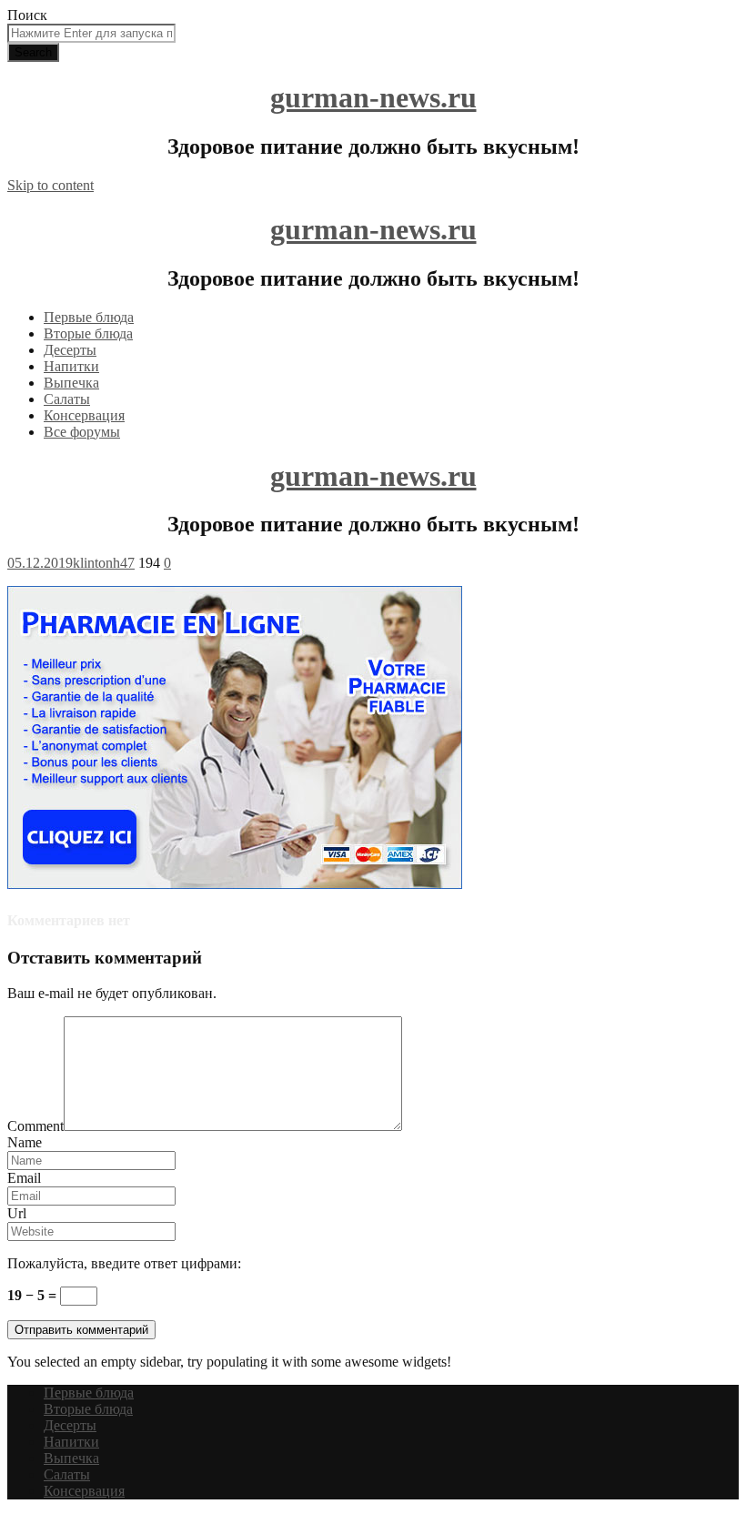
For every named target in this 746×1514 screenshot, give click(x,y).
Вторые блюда (88, 333)
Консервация (84, 415)
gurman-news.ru (373, 97)
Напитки (71, 366)
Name (24, 1142)
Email (24, 1178)
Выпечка (71, 382)
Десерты (70, 350)
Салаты (67, 399)
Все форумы (82, 431)
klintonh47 (104, 562)
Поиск (27, 15)
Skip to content (50, 185)
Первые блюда (89, 317)
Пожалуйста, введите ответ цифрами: (124, 1263)
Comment (35, 1126)
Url (16, 1213)
